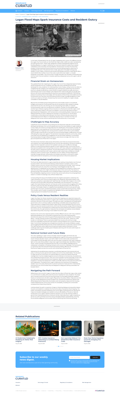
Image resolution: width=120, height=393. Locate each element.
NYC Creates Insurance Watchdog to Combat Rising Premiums (48, 339)
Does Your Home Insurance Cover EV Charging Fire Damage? (93, 339)
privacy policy (87, 362)
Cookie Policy (51, 390)
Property (35, 16)
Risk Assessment (43, 16)
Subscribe (95, 357)
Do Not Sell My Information (80, 390)
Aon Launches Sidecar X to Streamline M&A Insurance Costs (70, 339)
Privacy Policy (59, 390)
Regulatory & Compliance (62, 10)
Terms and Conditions (68, 390)
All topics (20, 10)
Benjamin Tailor (20, 68)
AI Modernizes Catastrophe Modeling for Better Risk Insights (25, 339)
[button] (57, 346)
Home (17, 14)
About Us (37, 390)
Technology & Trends (36, 10)
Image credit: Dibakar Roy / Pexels (73, 55)
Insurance (26, 10)
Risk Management (48, 10)
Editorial (73, 10)
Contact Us (43, 390)
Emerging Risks (27, 16)
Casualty (18, 16)
